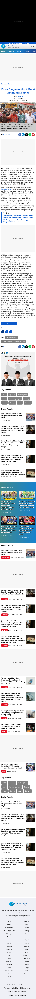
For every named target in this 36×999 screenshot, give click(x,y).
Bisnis (19, 51)
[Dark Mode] (31, 46)
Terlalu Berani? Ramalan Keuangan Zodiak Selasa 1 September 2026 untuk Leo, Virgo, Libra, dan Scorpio (13, 681)
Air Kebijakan (22, 395)
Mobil (26, 949)
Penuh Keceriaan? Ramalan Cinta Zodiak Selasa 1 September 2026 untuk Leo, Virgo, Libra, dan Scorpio (13, 444)
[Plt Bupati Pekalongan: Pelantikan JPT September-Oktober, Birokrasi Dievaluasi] (30, 767)
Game (26, 971)
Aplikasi (26, 964)
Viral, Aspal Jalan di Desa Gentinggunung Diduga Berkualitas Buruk (17, 221)
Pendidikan (27, 958)
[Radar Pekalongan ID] (10, 46)
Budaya (12, 403)
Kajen (3, 771)
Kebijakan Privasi (25, 988)
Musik (9, 977)
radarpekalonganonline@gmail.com (18, 916)
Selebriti (26, 921)
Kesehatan (9, 949)
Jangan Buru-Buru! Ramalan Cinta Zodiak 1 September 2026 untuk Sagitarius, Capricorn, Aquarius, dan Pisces (12, 458)
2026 (4, 395)
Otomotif (26, 946)
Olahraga (27, 931)
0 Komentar (7, 135)
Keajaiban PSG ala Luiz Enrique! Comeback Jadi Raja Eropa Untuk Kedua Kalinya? (9, 529)
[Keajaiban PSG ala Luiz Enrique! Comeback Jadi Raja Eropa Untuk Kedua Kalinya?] (9, 520)
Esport (27, 940)
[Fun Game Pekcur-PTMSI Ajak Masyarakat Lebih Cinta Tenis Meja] (30, 417)
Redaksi (20, 96)
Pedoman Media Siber (11, 988)
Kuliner (27, 927)
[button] (3, 51)
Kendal (4, 718)
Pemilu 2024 (26, 955)
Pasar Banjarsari (6, 189)
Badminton (27, 934)
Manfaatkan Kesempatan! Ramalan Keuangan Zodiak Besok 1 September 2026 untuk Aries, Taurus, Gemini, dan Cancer (12, 697)
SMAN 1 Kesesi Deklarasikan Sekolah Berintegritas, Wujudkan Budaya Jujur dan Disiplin (9, 505)
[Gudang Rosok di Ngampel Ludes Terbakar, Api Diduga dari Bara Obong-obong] (30, 714)
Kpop (9, 974)
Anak (4, 399)
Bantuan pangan (14, 399)
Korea (9, 967)
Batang (26, 399)
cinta (19, 403)
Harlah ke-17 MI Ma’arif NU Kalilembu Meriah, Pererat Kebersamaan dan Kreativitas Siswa (27, 505)
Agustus (12, 395)
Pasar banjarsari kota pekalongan (14, 342)
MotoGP (26, 943)
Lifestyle (11, 51)
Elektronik (9, 961)
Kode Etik (10, 985)
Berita (3, 51)
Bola (27, 937)
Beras (4, 403)
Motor (26, 952)
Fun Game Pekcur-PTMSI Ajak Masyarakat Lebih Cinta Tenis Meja (11, 416)
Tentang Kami (22, 991)
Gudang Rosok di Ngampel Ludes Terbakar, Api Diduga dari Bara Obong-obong (12, 713)
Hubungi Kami (12, 991)
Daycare (27, 403)
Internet (26, 974)
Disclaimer (24, 985)
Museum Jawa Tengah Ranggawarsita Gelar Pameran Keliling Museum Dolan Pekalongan (18, 216)
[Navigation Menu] (34, 46)
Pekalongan (5, 557)
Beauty (9, 952)
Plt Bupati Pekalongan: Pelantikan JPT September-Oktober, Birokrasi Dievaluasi (11, 766)
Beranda (4, 84)
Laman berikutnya (8, 324)
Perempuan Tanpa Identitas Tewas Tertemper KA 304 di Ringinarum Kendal (11, 726)
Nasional (9, 924)
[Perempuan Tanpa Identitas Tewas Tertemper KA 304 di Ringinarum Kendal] (30, 727)
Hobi (26, 924)
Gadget (27, 967)
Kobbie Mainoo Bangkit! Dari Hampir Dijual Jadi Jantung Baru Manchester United (26, 530)
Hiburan (27, 51)
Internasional (9, 927)
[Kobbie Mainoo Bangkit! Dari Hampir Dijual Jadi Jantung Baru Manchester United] (27, 520)
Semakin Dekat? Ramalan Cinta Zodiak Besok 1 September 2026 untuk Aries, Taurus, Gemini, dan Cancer (13, 429)
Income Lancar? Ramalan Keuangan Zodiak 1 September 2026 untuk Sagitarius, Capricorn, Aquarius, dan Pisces (13, 473)
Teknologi (27, 961)
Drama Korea (9, 971)
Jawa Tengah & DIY (9, 931)
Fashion (9, 955)
